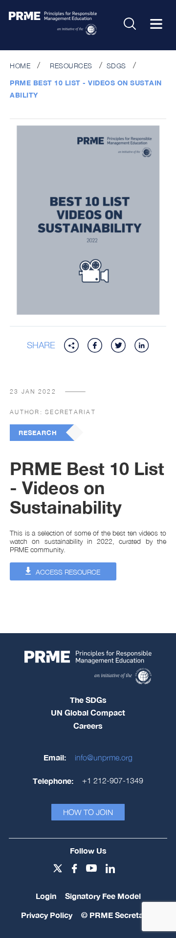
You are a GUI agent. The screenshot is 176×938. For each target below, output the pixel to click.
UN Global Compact (88, 712)
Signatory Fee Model (103, 895)
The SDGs (88, 699)
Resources (71, 65)
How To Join (88, 812)
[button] (71, 345)
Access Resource (67, 572)
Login (46, 895)
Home (20, 65)
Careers (88, 725)
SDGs (116, 65)
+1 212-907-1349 (112, 780)
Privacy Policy (46, 914)
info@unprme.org (103, 757)
